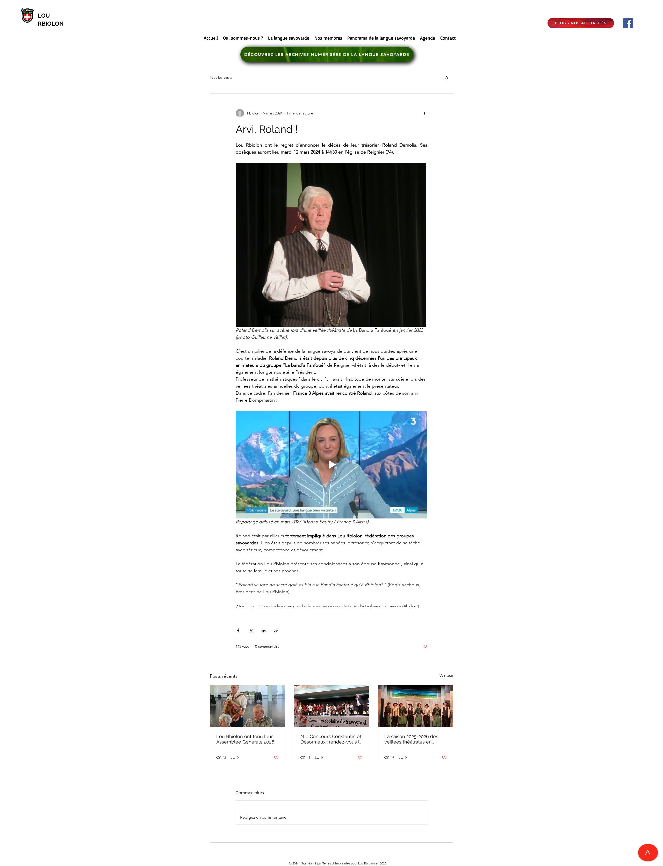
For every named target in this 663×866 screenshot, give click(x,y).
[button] (446, 78)
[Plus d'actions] (424, 113)
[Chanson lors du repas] (247, 706)
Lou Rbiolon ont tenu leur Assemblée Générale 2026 (245, 739)
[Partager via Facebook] (238, 630)
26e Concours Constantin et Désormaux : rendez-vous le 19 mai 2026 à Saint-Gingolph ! (331, 739)
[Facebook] (628, 23)
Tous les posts (221, 77)
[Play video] (331, 464)
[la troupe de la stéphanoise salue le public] (415, 706)
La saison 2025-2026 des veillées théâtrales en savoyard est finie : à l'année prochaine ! (415, 739)
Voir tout (446, 675)
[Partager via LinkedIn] (263, 630)
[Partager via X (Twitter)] (250, 630)
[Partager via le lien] (276, 630)
